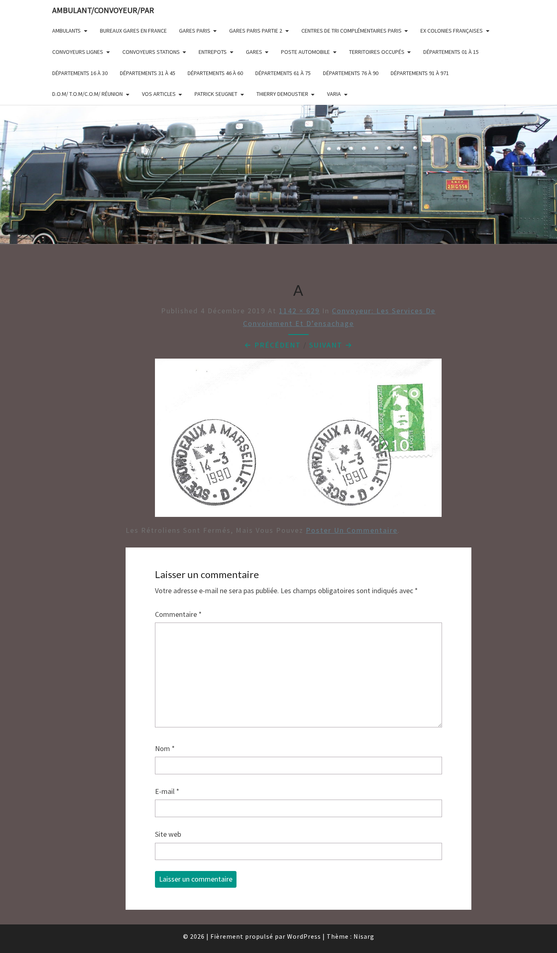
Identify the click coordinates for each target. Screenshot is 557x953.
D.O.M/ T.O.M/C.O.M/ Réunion (87, 94)
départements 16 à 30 (80, 73)
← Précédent (272, 345)
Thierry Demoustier (282, 94)
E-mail (167, 791)
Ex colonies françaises (451, 30)
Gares (254, 51)
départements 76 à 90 (350, 73)
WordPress (304, 936)
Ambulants (66, 30)
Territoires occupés (376, 51)
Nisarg (364, 936)
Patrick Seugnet (216, 94)
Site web (168, 834)
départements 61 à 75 (283, 73)
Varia (334, 94)
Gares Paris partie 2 (255, 30)
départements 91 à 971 (420, 73)
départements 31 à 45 (147, 73)
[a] (298, 440)
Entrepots (213, 51)
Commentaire (178, 614)
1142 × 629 (299, 310)
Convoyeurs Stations (151, 51)
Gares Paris (194, 30)
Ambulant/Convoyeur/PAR (103, 10)
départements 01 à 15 (451, 51)
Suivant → (331, 345)
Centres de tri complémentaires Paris (351, 30)
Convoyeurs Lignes (77, 51)
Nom (165, 748)
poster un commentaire (352, 530)
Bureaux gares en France (133, 30)
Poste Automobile (305, 51)
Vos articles (159, 94)
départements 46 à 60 (215, 73)
